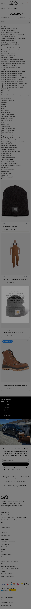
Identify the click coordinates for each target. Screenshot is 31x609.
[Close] (29, 286)
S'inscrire (15, 314)
